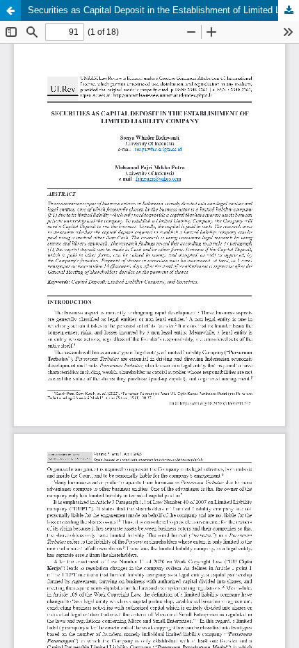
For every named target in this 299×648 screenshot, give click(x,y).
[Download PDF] (288, 10)
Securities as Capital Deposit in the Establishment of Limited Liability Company (163, 10)
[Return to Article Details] (10, 10)
